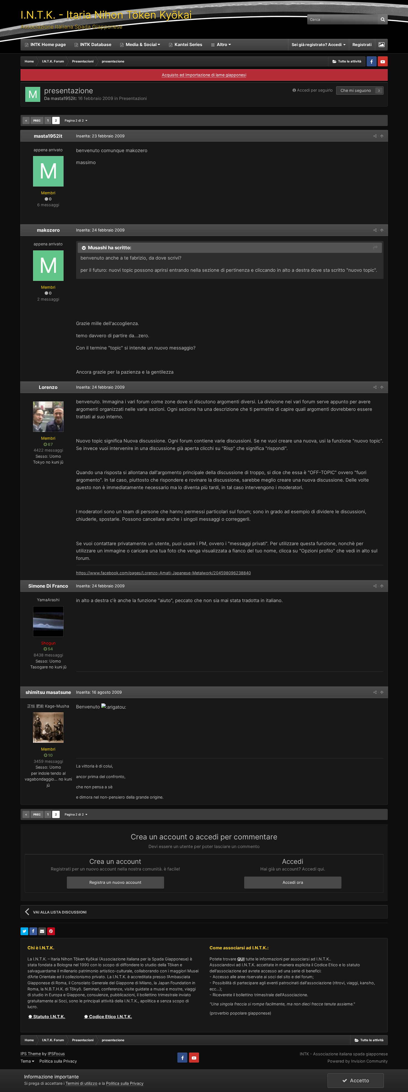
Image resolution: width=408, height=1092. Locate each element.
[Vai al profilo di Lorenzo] (48, 416)
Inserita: (100, 136)
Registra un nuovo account (115, 882)
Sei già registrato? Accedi (317, 44)
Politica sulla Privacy (58, 1061)
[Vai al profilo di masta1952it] (32, 94)
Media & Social (141, 44)
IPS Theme (31, 1053)
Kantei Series (187, 44)
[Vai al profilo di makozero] (48, 265)
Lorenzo (48, 387)
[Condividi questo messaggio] (375, 136)
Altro (222, 44)
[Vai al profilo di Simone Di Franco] (48, 621)
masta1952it (63, 98)
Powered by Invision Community (358, 1061)
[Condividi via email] (42, 931)
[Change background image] (381, 45)
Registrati (362, 44)
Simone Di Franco (48, 586)
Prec (37, 120)
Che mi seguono (356, 90)
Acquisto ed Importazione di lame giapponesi (204, 74)
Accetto (358, 1080)
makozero (48, 230)
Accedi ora (293, 882)
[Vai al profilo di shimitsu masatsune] (48, 727)
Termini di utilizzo (81, 1083)
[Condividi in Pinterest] (51, 931)
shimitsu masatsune (48, 692)
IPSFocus (56, 1053)
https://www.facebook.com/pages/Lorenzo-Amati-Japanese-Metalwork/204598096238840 (163, 572)
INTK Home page (47, 44)
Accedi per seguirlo (315, 90)
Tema (26, 1061)
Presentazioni (133, 98)
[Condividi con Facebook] (33, 931)
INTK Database (95, 44)
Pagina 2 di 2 (75, 120)
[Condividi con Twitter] (24, 931)
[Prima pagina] (26, 120)
